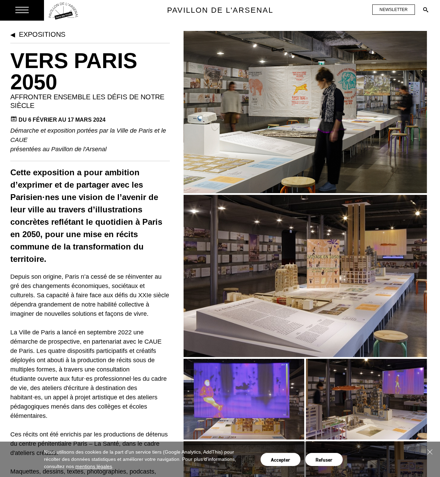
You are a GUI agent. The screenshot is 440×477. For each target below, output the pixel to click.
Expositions (42, 34)
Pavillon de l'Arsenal (220, 10)
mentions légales (93, 466)
